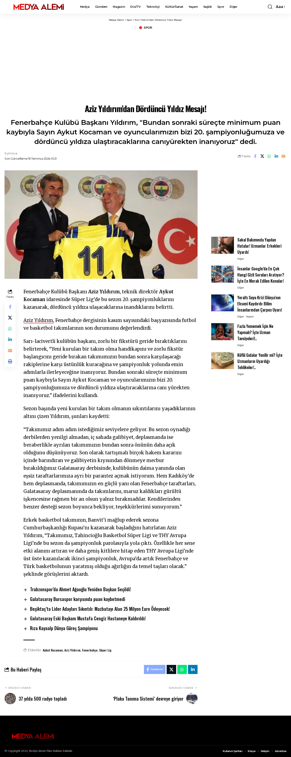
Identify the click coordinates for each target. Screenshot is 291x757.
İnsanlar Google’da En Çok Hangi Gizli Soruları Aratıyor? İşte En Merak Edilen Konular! (260, 275)
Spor (148, 27)
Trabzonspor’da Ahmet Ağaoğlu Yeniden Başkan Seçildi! (80, 589)
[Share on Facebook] (255, 156)
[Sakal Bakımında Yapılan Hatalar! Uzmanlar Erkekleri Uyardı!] (222, 245)
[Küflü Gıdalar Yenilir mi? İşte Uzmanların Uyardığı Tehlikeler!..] (222, 360)
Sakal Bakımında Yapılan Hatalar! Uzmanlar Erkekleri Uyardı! (259, 246)
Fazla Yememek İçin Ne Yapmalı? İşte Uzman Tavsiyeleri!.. (255, 332)
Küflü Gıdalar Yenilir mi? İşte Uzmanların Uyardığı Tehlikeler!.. (259, 361)
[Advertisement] (145, 66)
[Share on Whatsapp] (269, 156)
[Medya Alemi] (39, 7)
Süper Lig (105, 650)
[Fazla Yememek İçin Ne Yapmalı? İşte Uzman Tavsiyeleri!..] (222, 331)
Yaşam (250, 316)
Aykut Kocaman (53, 650)
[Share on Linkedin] (276, 156)
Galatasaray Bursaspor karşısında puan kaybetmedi (77, 599)
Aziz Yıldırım (38, 320)
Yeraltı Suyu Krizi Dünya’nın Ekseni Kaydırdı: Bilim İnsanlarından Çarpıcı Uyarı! (259, 303)
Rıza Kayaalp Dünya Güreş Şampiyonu (64, 628)
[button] (270, 7)
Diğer (240, 258)
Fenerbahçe (90, 650)
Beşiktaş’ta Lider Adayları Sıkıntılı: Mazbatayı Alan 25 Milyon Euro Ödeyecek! (100, 608)
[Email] (283, 156)
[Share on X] (262, 156)
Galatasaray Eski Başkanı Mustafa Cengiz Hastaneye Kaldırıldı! (88, 618)
